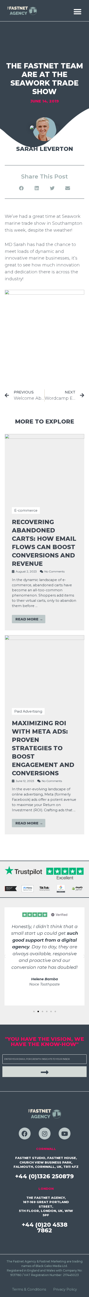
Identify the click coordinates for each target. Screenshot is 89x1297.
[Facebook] (25, 1133)
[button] (77, 11)
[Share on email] (67, 188)
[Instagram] (45, 1133)
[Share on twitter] (52, 188)
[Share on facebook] (21, 188)
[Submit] (44, 1071)
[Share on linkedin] (37, 188)
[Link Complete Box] (44, 532)
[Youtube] (64, 1133)
